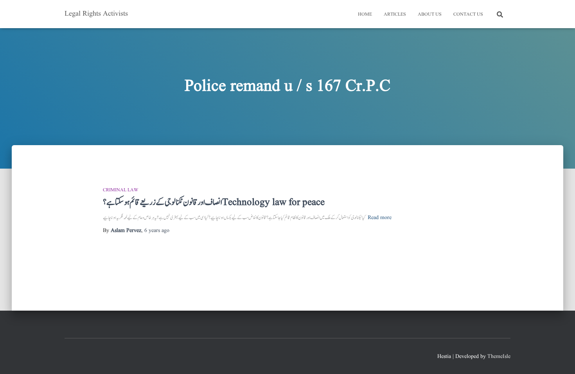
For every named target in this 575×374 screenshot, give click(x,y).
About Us (430, 14)
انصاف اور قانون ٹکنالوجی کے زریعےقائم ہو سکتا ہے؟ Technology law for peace (214, 202)
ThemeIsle (498, 356)
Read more (380, 217)
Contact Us (468, 14)
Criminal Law (120, 190)
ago (156, 230)
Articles (395, 14)
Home (365, 14)
